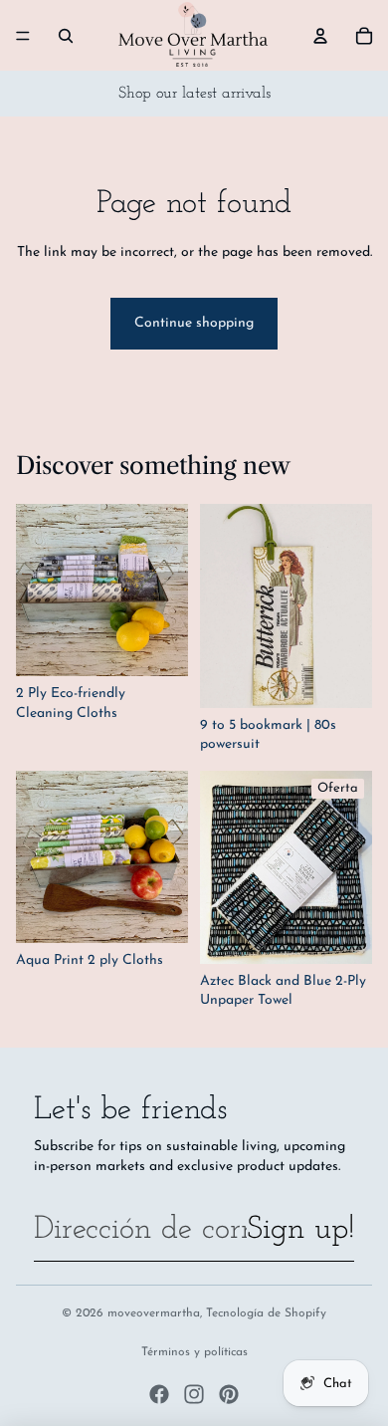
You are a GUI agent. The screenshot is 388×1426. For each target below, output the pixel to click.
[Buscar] (66, 36)
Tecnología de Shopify (266, 1313)
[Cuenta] (320, 36)
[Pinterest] (229, 1394)
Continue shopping (194, 323)
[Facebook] (159, 1394)
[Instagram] (194, 1394)
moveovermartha (153, 1313)
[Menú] (23, 36)
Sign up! (300, 1230)
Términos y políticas (194, 1352)
